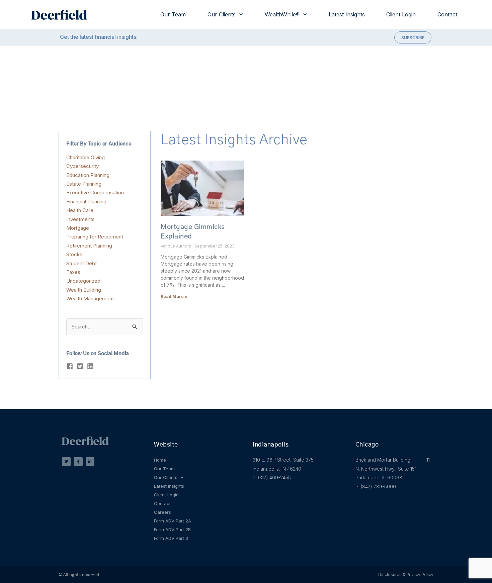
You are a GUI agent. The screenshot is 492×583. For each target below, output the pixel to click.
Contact (447, 14)
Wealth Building (83, 290)
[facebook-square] (70, 366)
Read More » (174, 296)
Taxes (73, 272)
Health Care (79, 210)
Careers (162, 512)
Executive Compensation (95, 192)
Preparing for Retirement (94, 236)
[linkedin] (91, 366)
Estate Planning (83, 184)
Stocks (74, 254)
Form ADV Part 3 (171, 538)
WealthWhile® (282, 14)
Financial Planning (86, 201)
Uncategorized (83, 281)
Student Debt (81, 263)
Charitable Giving (85, 157)
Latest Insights (347, 14)
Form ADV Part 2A (172, 520)
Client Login (401, 14)
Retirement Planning (89, 245)
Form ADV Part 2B (172, 529)
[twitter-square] (81, 366)
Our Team (173, 14)
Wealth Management (90, 298)
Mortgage (77, 228)
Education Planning (87, 175)
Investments (80, 219)
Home (160, 460)
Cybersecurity (82, 166)
